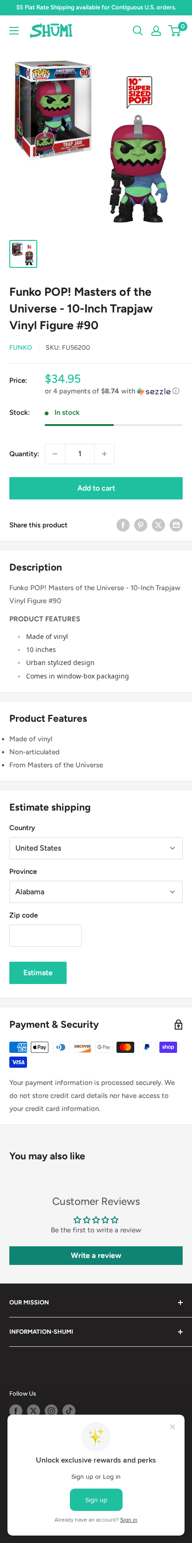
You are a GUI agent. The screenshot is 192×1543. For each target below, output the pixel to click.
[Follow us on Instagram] (51, 1410)
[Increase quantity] (104, 454)
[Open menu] (14, 30)
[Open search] (138, 31)
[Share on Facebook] (123, 525)
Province (23, 871)
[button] (114, 391)
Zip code (23, 915)
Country (22, 828)
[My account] (156, 31)
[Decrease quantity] (55, 454)
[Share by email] (176, 525)
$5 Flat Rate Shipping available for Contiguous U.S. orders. (96, 7)
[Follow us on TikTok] (68, 1410)
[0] (175, 30)
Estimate (38, 972)
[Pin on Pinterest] (140, 525)
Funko (20, 348)
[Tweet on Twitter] (158, 525)
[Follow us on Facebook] (15, 1410)
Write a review (96, 1255)
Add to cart (96, 488)
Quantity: (24, 454)
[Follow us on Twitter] (33, 1410)
